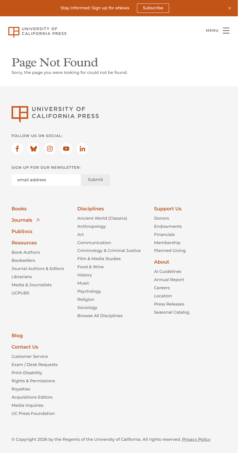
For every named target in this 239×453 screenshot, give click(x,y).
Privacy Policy (196, 439)
